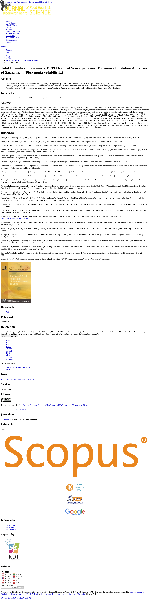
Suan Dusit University (77, 594)
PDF (7, 312)
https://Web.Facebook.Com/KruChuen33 (16, 218)
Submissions (10, 36)
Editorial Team (11, 25)
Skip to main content (8, 2)
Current (8, 27)
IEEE (8, 353)
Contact (8, 42)
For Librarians (11, 529)
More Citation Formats (9, 336)
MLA (8, 355)
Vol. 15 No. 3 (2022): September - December (22, 60)
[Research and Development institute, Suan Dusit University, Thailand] (13, 562)
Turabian (9, 357)
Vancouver (10, 359)
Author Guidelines (12, 34)
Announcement (11, 40)
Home (8, 21)
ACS (7, 342)
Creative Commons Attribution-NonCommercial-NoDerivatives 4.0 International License (56, 405)
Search (3, 46)
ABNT (8, 347)
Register (9, 50)
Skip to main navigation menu (28, 2)
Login (8, 52)
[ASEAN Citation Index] (75, 492)
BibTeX (9, 369)
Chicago (9, 349)
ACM (8, 340)
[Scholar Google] (75, 515)
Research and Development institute (54, 594)
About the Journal (12, 23)
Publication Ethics (12, 38)
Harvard (9, 351)
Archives (9, 29)
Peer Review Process (13, 31)
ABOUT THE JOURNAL (21, 598)
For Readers (10, 525)
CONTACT (5, 598)
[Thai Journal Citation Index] (75, 505)
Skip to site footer (45, 2)
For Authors (10, 527)
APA (7, 345)
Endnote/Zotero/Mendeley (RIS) (18, 367)
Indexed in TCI (6, 420)
